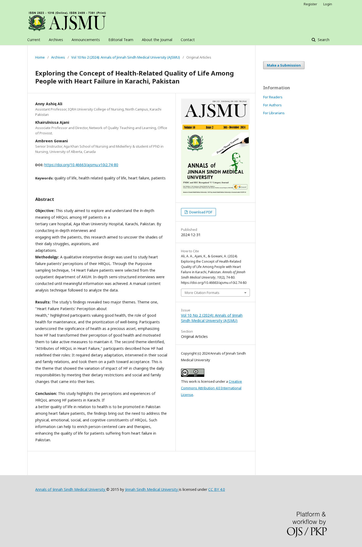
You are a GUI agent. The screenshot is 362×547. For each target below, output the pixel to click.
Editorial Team (120, 39)
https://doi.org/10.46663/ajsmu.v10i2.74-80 (81, 164)
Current (33, 39)
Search (323, 39)
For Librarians (274, 113)
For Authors (272, 105)
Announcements (86, 39)
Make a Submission (284, 65)
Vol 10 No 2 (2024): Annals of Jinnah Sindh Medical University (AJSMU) (125, 57)
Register (310, 4)
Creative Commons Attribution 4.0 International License (211, 388)
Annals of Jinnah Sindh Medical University (70, 489)
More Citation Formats (202, 292)
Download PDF (200, 212)
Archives (56, 39)
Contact (188, 39)
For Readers (272, 97)
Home (40, 57)
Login (327, 4)
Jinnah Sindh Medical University (152, 489)
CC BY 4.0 (216, 489)
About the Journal (157, 39)
